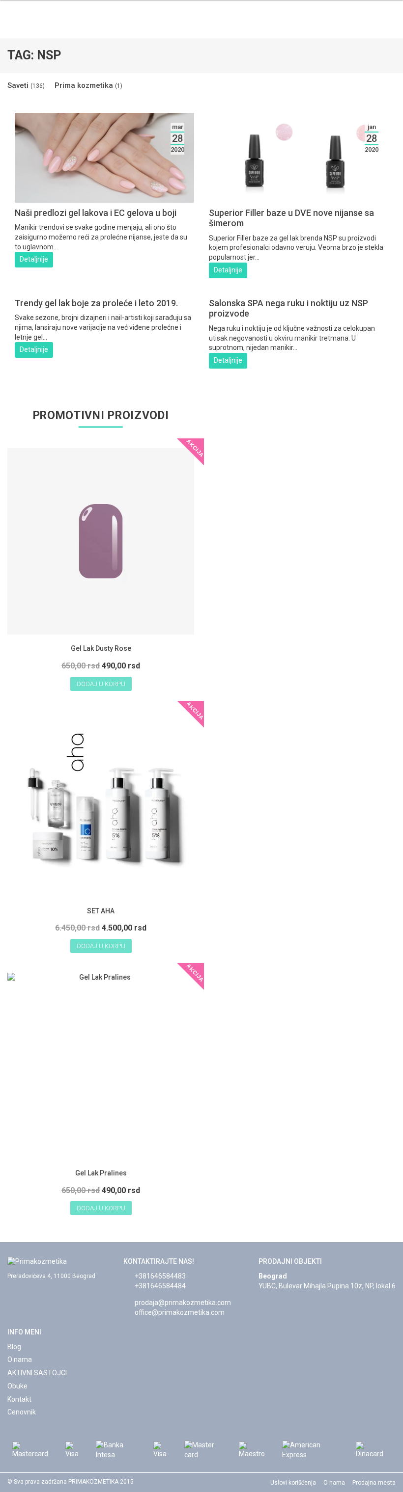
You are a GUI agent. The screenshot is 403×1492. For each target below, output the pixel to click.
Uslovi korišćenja (293, 1482)
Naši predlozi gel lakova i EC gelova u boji (95, 213)
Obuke (17, 1386)
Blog (14, 1347)
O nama (19, 1359)
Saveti (26, 85)
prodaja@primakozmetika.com (183, 1302)
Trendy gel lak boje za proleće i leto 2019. (96, 303)
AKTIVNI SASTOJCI (37, 1373)
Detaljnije (34, 259)
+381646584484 (160, 1286)
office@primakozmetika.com (180, 1312)
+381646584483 (160, 1276)
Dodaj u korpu (101, 684)
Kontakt (19, 1399)
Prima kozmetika (88, 85)
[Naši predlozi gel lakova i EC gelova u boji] (104, 197)
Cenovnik (21, 1412)
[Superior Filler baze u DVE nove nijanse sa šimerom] (298, 197)
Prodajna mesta (374, 1482)
